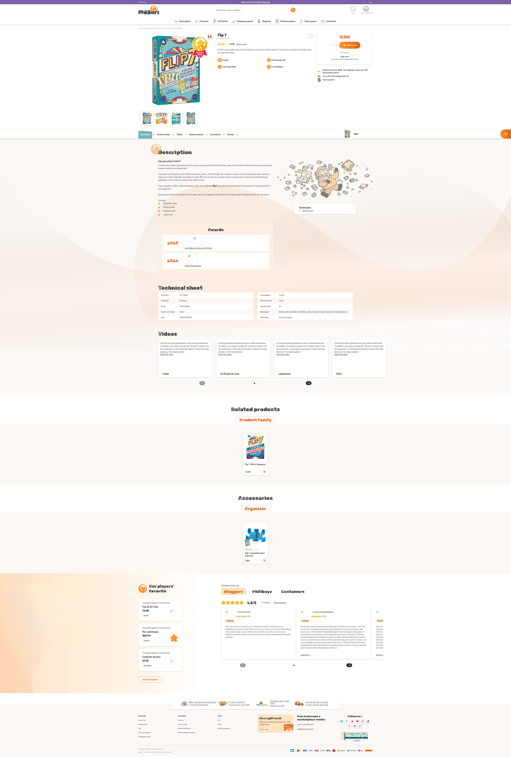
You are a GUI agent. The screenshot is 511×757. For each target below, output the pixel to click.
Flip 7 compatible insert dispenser (255, 554)
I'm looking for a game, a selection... (229, 10)
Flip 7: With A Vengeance (255, 464)
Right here (266, 2)
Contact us (142, 2)
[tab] (255, 420)
